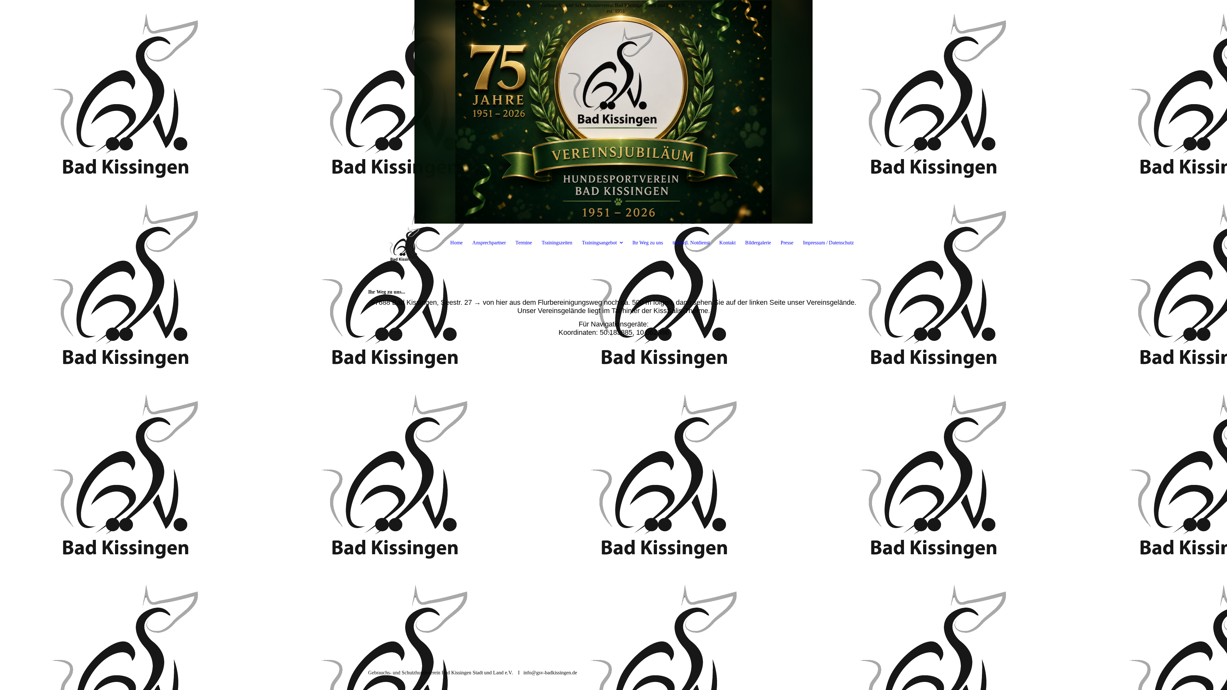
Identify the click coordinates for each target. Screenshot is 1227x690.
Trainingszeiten (557, 242)
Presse (787, 242)
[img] (613, 112)
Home (456, 242)
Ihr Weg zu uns (647, 242)
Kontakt (727, 242)
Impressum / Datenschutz (828, 242)
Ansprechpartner (489, 242)
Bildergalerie (758, 242)
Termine (523, 242)
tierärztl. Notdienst (691, 242)
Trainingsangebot (599, 242)
